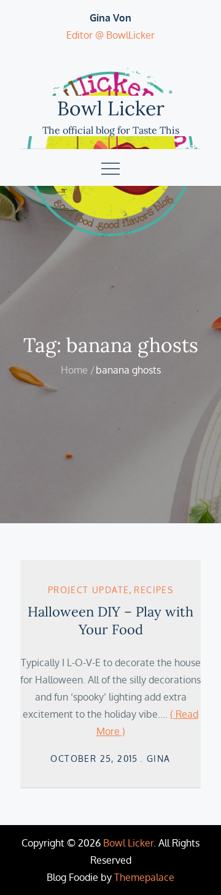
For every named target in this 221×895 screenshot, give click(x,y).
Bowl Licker (111, 108)
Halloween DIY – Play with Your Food (110, 620)
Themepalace (144, 877)
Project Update (89, 590)
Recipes (153, 590)
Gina (159, 758)
